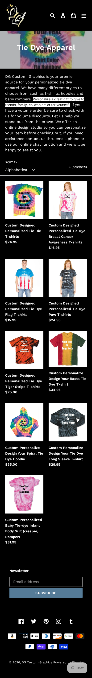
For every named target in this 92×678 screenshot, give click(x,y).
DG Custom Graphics (37, 662)
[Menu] (84, 15)
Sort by (11, 162)
